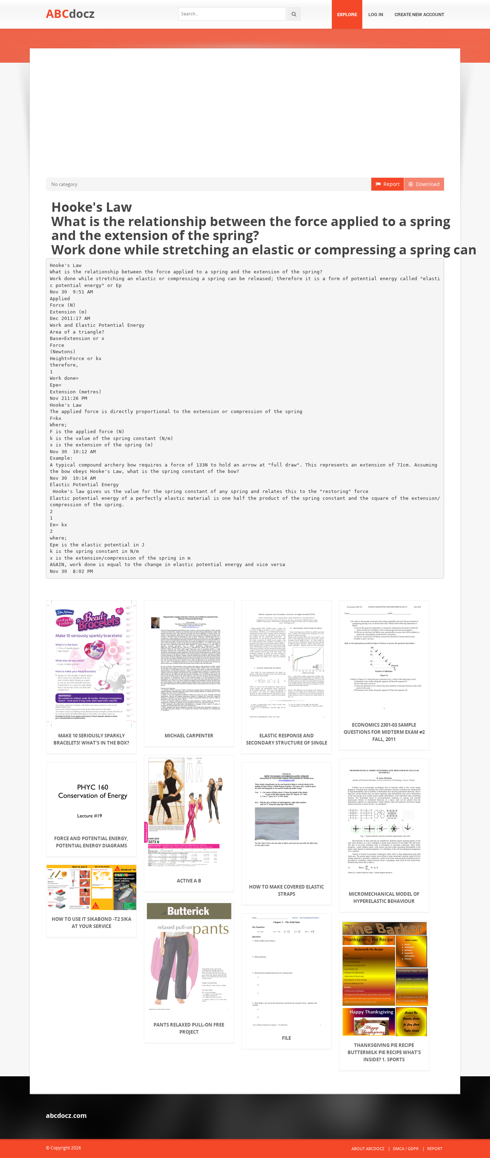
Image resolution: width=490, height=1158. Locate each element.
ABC (70, 13)
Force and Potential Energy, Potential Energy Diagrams (91, 842)
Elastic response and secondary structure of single (286, 739)
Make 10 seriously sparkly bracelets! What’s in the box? (91, 739)
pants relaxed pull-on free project (189, 1028)
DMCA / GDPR (406, 1148)
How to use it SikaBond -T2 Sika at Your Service (91, 922)
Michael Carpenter (189, 735)
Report (390, 184)
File (286, 1038)
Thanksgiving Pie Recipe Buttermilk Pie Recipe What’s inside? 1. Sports (384, 1052)
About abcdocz (368, 1148)
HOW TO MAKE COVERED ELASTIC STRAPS (286, 890)
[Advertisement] (245, 113)
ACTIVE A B (189, 880)
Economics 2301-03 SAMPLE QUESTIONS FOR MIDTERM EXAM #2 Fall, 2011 (384, 732)
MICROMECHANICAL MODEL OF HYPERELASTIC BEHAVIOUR (384, 897)
